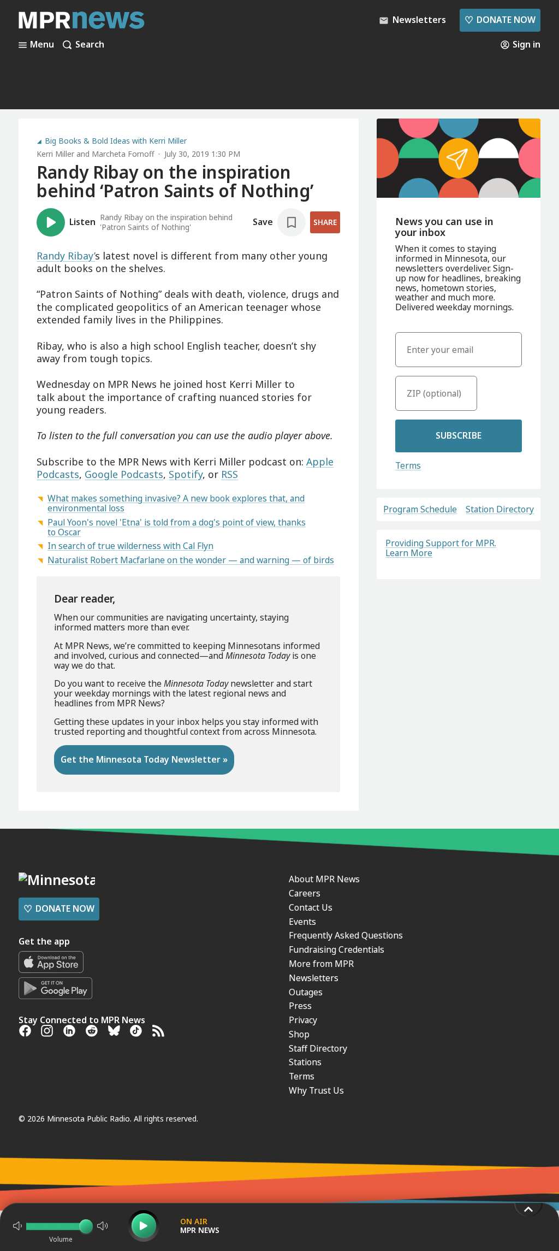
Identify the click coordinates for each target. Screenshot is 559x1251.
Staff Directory (318, 1048)
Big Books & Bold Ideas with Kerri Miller (116, 141)
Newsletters (313, 978)
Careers (304, 893)
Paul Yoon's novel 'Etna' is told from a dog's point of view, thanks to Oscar (176, 527)
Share (325, 222)
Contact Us (310, 907)
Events (302, 922)
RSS (229, 474)
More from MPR (321, 964)
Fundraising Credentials (336, 949)
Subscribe (458, 435)
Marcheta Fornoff (123, 154)
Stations (305, 1062)
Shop (299, 1034)
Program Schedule (420, 510)
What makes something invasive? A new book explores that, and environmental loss (176, 503)
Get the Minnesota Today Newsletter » (144, 759)
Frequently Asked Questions (346, 935)
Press (300, 1006)
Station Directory (500, 510)
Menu (42, 44)
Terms (408, 465)
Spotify (186, 474)
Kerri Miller (55, 154)
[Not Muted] (17, 1226)
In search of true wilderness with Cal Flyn (130, 546)
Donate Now (500, 19)
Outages (306, 992)
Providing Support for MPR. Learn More (440, 548)
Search (89, 44)
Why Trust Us (316, 1090)
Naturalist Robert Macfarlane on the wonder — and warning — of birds (190, 560)
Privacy (303, 1020)
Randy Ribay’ (66, 255)
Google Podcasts (124, 474)
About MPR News (324, 879)
